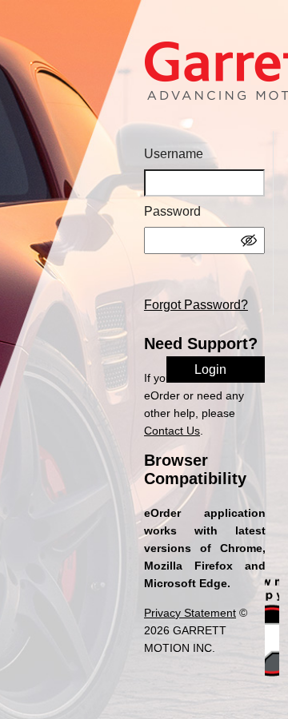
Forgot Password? (196, 305)
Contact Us (172, 430)
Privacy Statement (190, 612)
